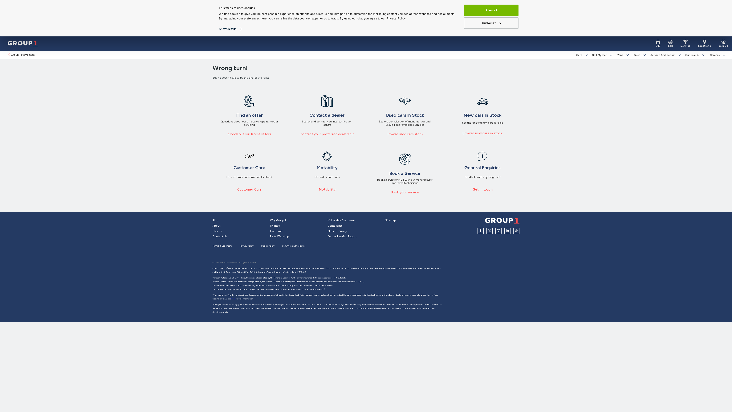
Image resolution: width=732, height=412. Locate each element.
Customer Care (249, 189)
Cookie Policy (267, 246)
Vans (620, 55)
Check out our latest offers (249, 134)
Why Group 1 (278, 220)
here (233, 299)
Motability (327, 189)
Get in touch (483, 189)
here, (293, 268)
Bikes (636, 55)
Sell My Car (599, 55)
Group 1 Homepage (23, 54)
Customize (489, 23)
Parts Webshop (279, 236)
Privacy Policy (247, 246)
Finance (275, 225)
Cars (579, 55)
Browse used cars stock (404, 134)
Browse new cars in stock (482, 133)
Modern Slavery (337, 231)
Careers (715, 55)
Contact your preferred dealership (327, 134)
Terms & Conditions (222, 246)
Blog (215, 220)
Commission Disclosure (294, 246)
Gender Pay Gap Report (342, 236)
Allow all (491, 10)
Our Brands (692, 55)
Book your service (405, 192)
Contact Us (220, 236)
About (217, 225)
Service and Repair (662, 55)
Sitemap (390, 220)
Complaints (335, 225)
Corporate (276, 231)
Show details (227, 29)
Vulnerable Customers (342, 220)
